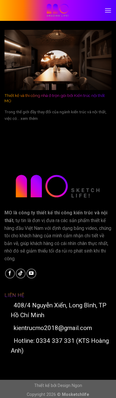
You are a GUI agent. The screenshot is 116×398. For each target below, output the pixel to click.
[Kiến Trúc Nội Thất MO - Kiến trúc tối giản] (58, 10)
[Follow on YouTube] (31, 273)
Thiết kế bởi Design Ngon (58, 385)
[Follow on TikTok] (21, 273)
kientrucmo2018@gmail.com (51, 328)
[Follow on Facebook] (10, 273)
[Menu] (108, 10)
